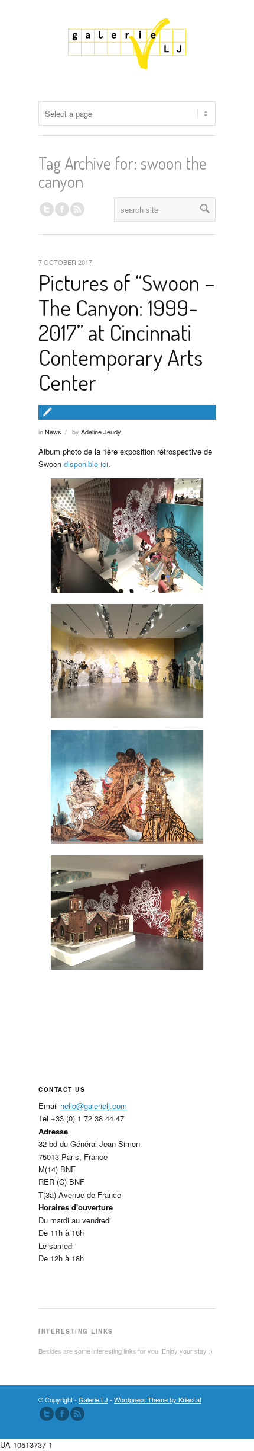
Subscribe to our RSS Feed (77, 1414)
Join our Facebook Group (62, 209)
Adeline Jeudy (101, 431)
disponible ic (85, 463)
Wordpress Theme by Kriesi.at (157, 1399)
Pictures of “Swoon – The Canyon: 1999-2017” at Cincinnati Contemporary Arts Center (126, 331)
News (53, 431)
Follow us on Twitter (47, 209)
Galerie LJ (93, 1399)
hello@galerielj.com (93, 1105)
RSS (77, 209)
